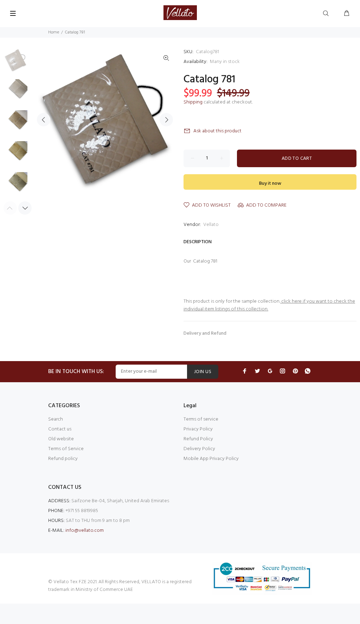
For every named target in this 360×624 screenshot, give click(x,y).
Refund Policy (198, 439)
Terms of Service (66, 449)
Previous (43, 119)
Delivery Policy (199, 449)
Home (53, 32)
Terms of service (201, 419)
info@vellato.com (84, 531)
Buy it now (270, 183)
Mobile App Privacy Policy (211, 459)
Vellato (211, 225)
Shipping (193, 102)
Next (166, 119)
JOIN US (202, 372)
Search (55, 419)
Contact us (59, 429)
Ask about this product (217, 131)
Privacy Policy (198, 429)
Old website (61, 439)
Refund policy (63, 459)
